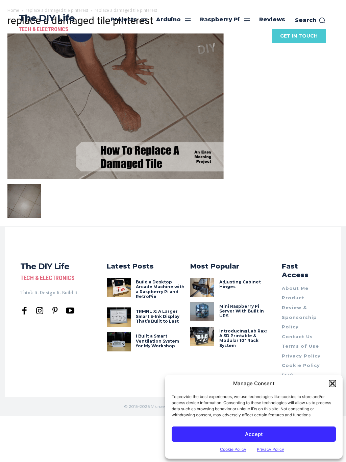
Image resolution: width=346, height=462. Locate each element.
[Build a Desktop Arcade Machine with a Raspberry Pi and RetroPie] (119, 287)
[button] (332, 383)
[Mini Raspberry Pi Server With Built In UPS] (202, 312)
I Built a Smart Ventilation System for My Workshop (157, 340)
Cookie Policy (233, 449)
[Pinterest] (55, 311)
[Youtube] (70, 311)
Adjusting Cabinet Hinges (240, 284)
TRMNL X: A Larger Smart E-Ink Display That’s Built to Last (157, 316)
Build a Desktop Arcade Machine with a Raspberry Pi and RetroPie (160, 289)
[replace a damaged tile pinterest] (115, 177)
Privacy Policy (270, 449)
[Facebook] (24, 311)
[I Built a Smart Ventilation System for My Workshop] (119, 341)
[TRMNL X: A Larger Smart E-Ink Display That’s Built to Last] (119, 317)
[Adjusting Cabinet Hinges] (202, 287)
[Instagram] (39, 311)
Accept (254, 434)
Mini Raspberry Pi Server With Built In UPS (241, 311)
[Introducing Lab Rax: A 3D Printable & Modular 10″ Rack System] (202, 336)
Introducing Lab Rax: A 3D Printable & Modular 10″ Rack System (243, 338)
